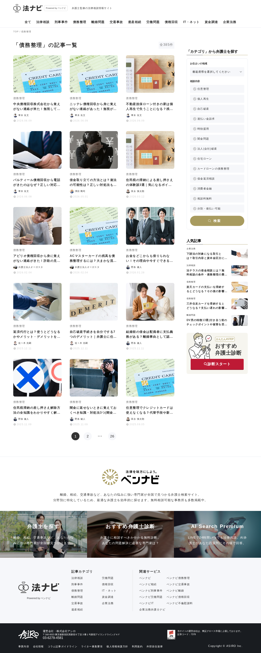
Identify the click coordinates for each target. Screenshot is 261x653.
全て (28, 22)
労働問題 (153, 22)
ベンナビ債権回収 (178, 596)
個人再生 (203, 98)
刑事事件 (61, 22)
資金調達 (211, 22)
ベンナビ (145, 578)
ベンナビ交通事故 (178, 584)
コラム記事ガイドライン (62, 646)
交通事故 (116, 22)
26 (112, 436)
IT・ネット (191, 22)
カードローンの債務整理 (213, 168)
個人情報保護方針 (117, 646)
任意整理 (203, 88)
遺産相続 (135, 22)
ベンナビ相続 (148, 584)
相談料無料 (204, 198)
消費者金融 (204, 188)
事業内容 (23, 646)
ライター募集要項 (92, 646)
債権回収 (171, 22)
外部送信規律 (155, 646)
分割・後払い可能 (209, 208)
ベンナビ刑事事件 (151, 590)
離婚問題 (98, 22)
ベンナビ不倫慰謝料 (180, 603)
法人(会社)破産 (207, 148)
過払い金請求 (206, 118)
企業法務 (230, 22)
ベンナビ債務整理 (178, 578)
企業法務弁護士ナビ (152, 609)
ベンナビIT (146, 603)
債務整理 (79, 22)
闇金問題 (203, 138)
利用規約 (137, 646)
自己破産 (203, 108)
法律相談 (43, 22)
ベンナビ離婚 (175, 590)
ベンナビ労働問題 (151, 596)
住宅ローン (204, 158)
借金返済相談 (206, 178)
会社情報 (38, 646)
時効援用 (203, 128)
